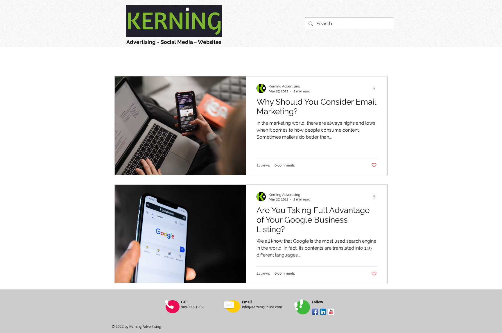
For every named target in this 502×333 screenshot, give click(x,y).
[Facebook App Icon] (315, 312)
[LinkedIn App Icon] (323, 312)
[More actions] (375, 88)
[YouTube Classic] (331, 312)
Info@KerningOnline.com (262, 307)
